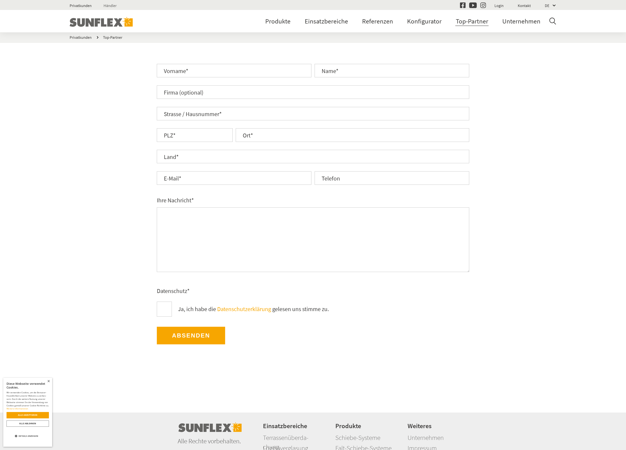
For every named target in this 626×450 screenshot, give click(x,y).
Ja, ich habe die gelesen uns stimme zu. (253, 309)
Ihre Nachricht (175, 200)
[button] (28, 436)
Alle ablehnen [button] (27, 423)
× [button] (48, 381)
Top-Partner (472, 21)
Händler (110, 5)
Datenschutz (173, 291)
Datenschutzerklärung (244, 309)
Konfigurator (424, 21)
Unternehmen (521, 21)
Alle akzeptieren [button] (27, 415)
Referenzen (377, 21)
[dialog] (27, 412)
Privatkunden (81, 5)
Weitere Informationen (17, 408)
